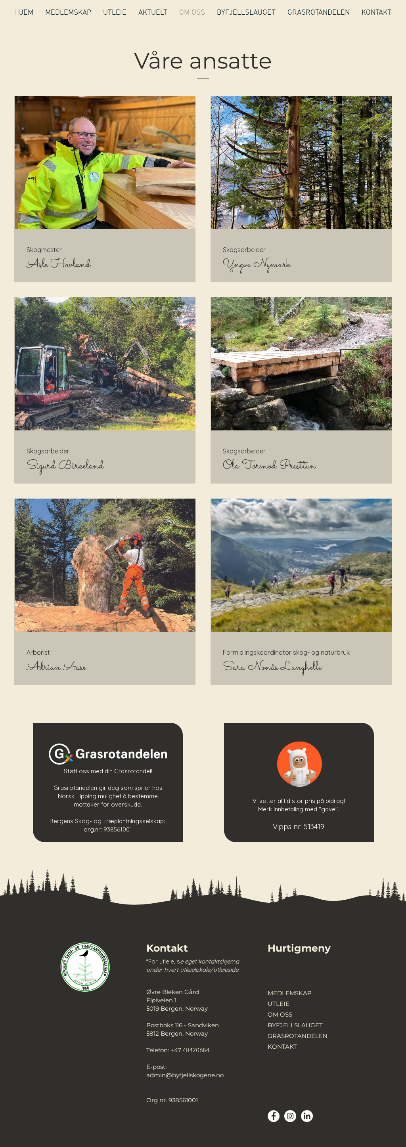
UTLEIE (278, 1003)
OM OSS (280, 1014)
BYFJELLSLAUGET (295, 1025)
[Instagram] (290, 1116)
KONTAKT (282, 1046)
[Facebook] (274, 1116)
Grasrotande (132, 771)
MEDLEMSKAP (290, 993)
